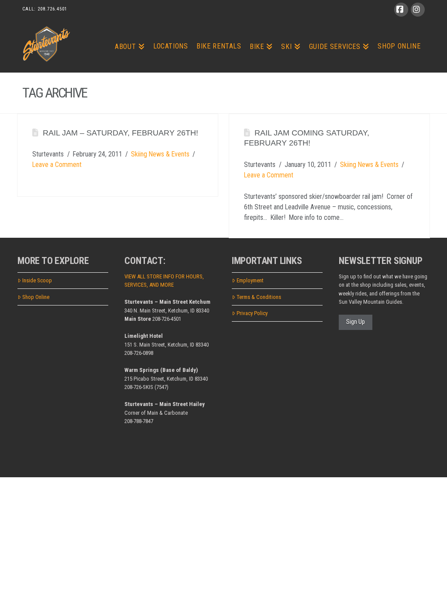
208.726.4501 (52, 9)
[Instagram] (418, 10)
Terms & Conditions (259, 297)
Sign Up (355, 321)
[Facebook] (401, 10)
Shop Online (35, 297)
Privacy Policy (252, 313)
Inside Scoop (37, 280)
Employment (250, 280)
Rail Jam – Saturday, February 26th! (120, 132)
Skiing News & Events (160, 154)
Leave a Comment (57, 164)
